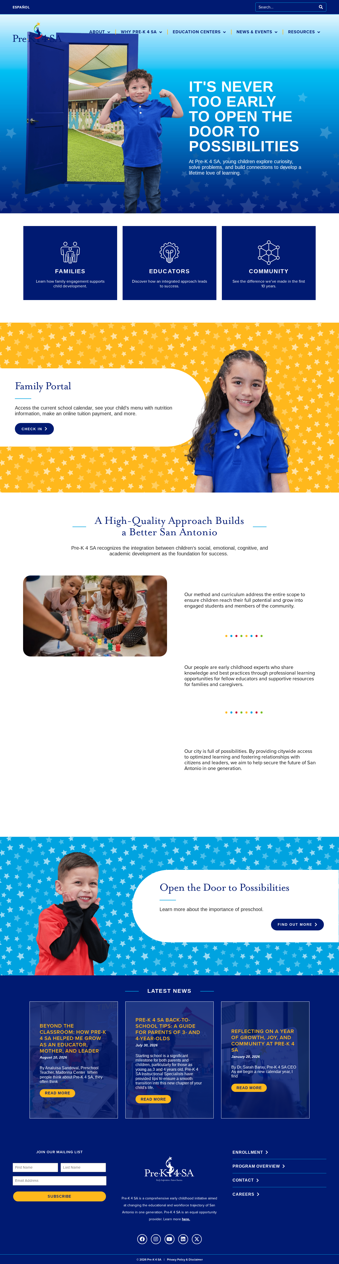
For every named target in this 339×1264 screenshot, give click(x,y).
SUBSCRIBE (59, 1196)
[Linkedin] (183, 1239)
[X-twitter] (197, 1239)
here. (186, 1219)
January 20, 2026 (245, 1057)
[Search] (321, 7)
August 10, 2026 (53, 1057)
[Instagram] (156, 1239)
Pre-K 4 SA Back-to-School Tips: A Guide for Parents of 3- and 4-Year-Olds (168, 1029)
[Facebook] (142, 1239)
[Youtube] (169, 1239)
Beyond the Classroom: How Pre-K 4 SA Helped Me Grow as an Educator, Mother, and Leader (73, 1038)
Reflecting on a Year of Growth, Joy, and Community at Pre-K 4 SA (263, 1040)
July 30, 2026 (147, 1045)
